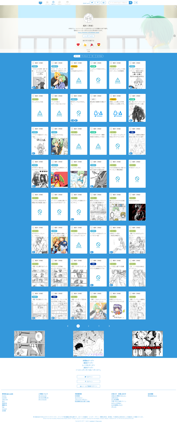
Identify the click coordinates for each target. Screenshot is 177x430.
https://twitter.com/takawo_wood (88, 32)
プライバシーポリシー (81, 399)
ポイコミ (113, 407)
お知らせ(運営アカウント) (118, 396)
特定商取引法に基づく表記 (82, 401)
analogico (92, 421)
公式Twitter (114, 398)
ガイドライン (78, 398)
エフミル (99, 56)
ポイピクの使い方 (43, 398)
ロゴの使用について (117, 405)
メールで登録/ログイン (89, 386)
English (4, 396)
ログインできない (116, 403)
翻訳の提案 (9, 394)
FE (92, 56)
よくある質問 (115, 399)
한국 (3, 401)
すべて (77, 56)
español (4, 398)
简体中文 (4, 403)
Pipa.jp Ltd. (99, 421)
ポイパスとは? (43, 399)
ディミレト (84, 56)
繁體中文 (4, 405)
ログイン (89, 377)
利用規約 (77, 396)
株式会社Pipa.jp (152, 396)
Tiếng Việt (5, 399)
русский (4, 409)
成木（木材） (88, 25)
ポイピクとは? (43, 396)
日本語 (4, 410)
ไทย (3, 407)
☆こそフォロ (88, 36)
